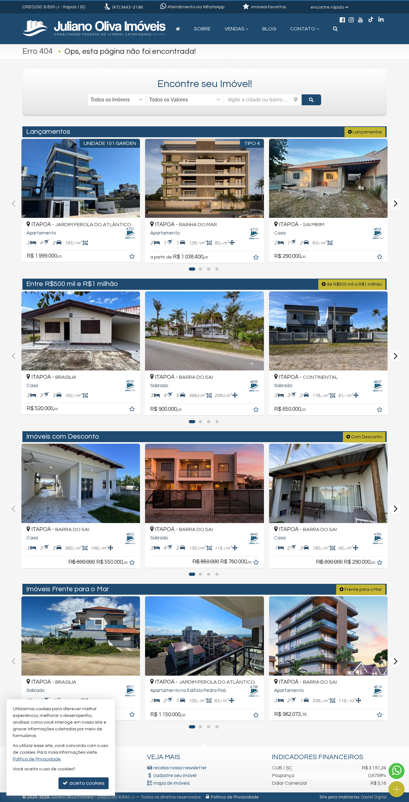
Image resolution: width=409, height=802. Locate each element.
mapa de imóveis (171, 783)
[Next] (395, 203)
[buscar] (311, 99)
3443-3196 (127, 7)
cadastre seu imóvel (175, 775)
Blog (269, 28)
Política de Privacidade (235, 797)
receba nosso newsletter (180, 768)
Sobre (202, 28)
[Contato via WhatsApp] (397, 771)
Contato (302, 28)
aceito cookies (86, 783)
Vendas (234, 28)
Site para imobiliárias (339, 797)
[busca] (335, 29)
